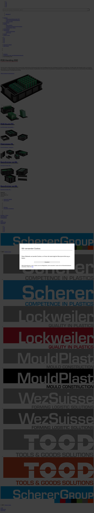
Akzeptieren (47, 262)
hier (32, 266)
